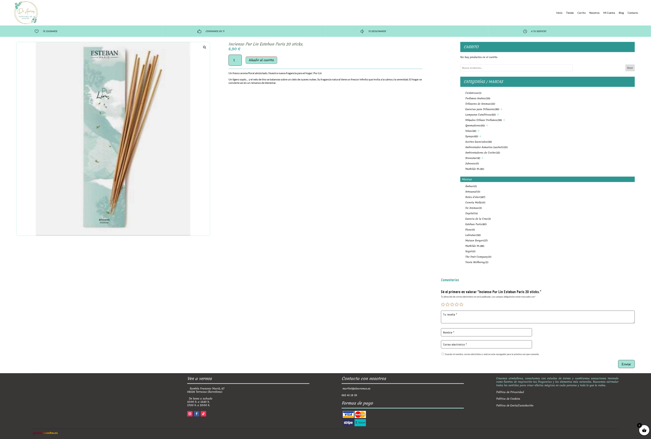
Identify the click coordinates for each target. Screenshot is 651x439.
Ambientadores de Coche (482, 152)
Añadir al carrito (261, 60)
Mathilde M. (474, 169)
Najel (470, 251)
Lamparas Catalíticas (480, 114)
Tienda (570, 12)
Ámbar (471, 186)
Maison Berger (476, 240)
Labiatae (473, 235)
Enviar (626, 364)
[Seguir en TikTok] (203, 413)
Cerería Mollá (475, 202)
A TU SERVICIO (538, 31)
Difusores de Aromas (480, 104)
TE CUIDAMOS (50, 31)
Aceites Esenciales (478, 142)
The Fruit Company (478, 257)
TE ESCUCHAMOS (377, 31)
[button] (205, 47)
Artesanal (472, 191)
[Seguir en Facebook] (196, 413)
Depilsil (471, 213)
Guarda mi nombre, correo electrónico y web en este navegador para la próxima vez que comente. (492, 354)
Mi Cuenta (609, 12)
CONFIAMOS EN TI (214, 31)
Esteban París (476, 224)
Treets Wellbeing (476, 262)
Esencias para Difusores (482, 109)
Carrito (581, 12)
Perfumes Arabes (477, 98)
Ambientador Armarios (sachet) (486, 147)
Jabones (472, 163)
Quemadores (475, 125)
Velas (470, 131)
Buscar (630, 67)
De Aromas (473, 208)
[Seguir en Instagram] (190, 413)
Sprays (471, 136)
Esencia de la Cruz (478, 219)
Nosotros (594, 12)
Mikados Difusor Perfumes (483, 120)
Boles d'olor (475, 197)
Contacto (633, 12)
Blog (621, 12)
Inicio (559, 12)
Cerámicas (473, 93)
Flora (470, 229)
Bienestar (472, 158)
